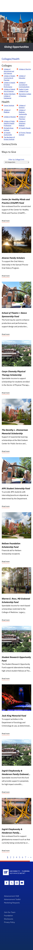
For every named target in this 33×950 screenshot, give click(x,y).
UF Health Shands (24, 128)
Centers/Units (9, 144)
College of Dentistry (22, 106)
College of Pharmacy (22, 118)
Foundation (8, 915)
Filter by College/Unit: (16, 160)
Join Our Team (9, 912)
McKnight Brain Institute (8, 129)
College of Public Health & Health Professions (9, 123)
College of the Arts (25, 69)
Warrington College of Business (25, 95)
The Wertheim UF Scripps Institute (9, 138)
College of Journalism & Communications (24, 85)
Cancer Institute (9, 105)
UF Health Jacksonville (8, 134)
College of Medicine (7, 111)
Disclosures (8, 919)
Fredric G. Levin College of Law (23, 90)
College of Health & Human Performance (9, 85)
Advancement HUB (11, 896)
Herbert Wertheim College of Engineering (9, 96)
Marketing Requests (12, 902)
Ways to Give (9, 151)
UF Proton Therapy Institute (25, 134)
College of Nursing (10, 117)
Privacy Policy (9, 922)
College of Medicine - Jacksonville (23, 112)
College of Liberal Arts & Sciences (9, 90)
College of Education (22, 77)
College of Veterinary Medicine (22, 123)
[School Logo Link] (15, 872)
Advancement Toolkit (12, 899)
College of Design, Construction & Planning (9, 78)
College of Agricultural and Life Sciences (9, 71)
